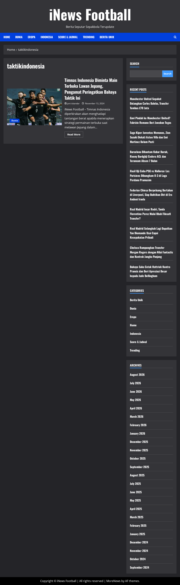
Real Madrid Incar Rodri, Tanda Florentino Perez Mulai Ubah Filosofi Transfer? (150, 213)
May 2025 (135, 500)
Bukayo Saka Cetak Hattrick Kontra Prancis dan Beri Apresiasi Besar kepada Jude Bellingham (150, 271)
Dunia (18, 37)
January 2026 (137, 433)
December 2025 (139, 442)
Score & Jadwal (68, 37)
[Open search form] (175, 37)
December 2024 (139, 542)
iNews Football (90, 14)
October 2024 (138, 559)
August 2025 (137, 475)
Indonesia (47, 37)
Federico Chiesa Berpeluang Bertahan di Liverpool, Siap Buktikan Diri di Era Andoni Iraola (151, 194)
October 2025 (138, 458)
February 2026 (138, 425)
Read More (75, 135)
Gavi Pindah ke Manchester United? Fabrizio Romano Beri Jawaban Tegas (150, 120)
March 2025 (136, 517)
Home (7, 37)
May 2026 (135, 400)
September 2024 (139, 567)
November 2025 (139, 450)
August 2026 (137, 374)
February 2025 (138, 525)
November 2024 (139, 551)
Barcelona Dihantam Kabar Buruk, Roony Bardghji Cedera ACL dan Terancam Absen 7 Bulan (149, 156)
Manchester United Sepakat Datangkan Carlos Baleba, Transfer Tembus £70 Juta (149, 103)
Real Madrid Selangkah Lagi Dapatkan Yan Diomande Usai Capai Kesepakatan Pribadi (151, 232)
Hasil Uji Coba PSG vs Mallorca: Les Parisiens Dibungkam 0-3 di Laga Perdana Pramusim (149, 175)
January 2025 (137, 534)
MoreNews (113, 581)
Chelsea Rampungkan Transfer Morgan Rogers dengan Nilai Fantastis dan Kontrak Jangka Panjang (151, 252)
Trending (88, 37)
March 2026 (136, 416)
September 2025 (139, 467)
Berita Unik (107, 37)
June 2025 (136, 492)
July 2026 (135, 383)
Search (134, 64)
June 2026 (136, 391)
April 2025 (136, 509)
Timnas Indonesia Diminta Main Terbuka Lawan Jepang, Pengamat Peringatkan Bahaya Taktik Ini (34, 107)
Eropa (31, 37)
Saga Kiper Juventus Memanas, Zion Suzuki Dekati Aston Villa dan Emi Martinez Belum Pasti (150, 137)
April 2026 (136, 408)
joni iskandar (73, 103)
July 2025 (135, 483)
